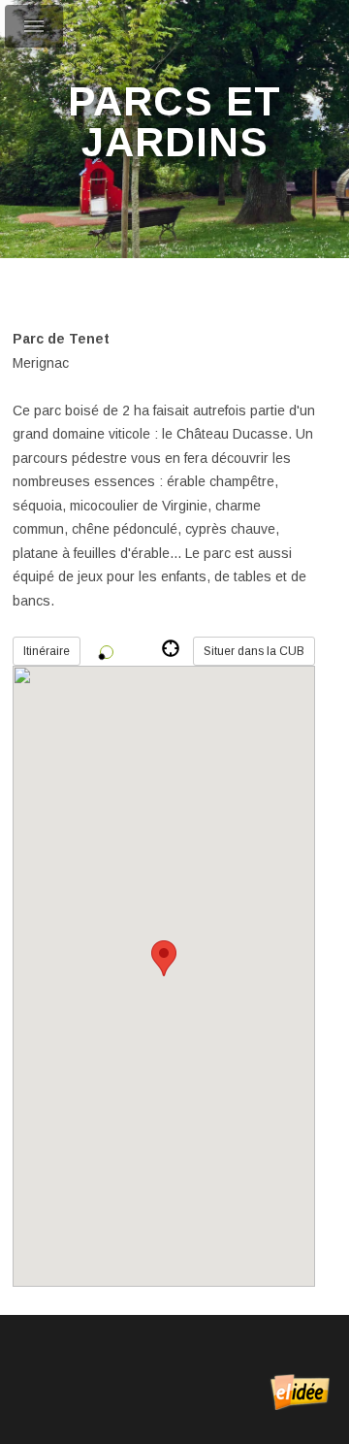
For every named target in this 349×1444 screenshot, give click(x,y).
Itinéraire (46, 651)
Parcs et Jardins (174, 122)
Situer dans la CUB (254, 651)
